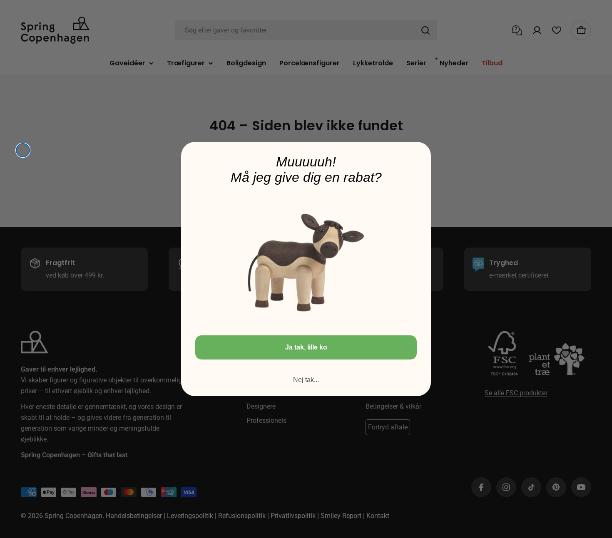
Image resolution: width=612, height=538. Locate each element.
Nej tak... (306, 379)
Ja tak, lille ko (306, 347)
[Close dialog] (23, 150)
